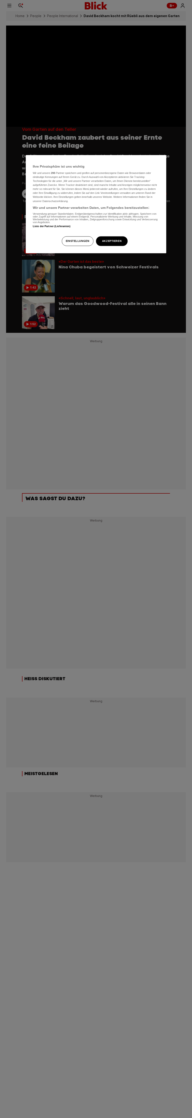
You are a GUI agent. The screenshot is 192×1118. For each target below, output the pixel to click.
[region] (96, 204)
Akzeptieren (112, 241)
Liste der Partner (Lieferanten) (52, 226)
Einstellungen (77, 241)
